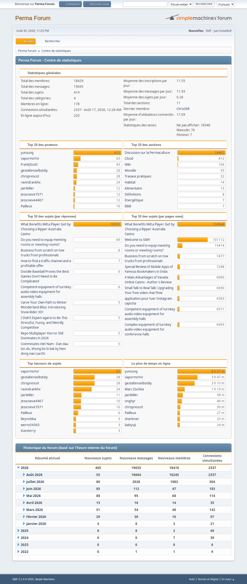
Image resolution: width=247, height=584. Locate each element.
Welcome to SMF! (137, 240)
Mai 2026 (33, 496)
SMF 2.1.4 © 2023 (23, 579)
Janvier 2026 (36, 524)
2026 (24, 468)
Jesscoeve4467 (32, 200)
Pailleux (26, 206)
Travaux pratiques (138, 176)
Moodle (130, 170)
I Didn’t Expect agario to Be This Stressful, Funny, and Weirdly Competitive (44, 323)
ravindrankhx (31, 182)
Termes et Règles (208, 579)
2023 (24, 545)
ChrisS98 (183, 109)
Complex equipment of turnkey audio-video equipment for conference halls (148, 329)
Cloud (129, 158)
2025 (24, 531)
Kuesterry (28, 430)
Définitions (133, 194)
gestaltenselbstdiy (34, 170)
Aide (192, 579)
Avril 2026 (34, 503)
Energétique (134, 200)
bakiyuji (130, 425)
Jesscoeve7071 (32, 194)
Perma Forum (32, 18)
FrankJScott (29, 164)
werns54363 (30, 425)
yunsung (27, 152)
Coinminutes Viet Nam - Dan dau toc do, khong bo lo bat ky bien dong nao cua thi (44, 349)
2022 (24, 552)
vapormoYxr (30, 158)
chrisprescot (30, 176)
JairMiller (27, 188)
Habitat (130, 182)
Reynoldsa (28, 419)
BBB (128, 206)
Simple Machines (45, 579)
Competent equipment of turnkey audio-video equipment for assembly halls (46, 292)
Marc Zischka (134, 389)
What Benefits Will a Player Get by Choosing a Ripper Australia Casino (46, 229)
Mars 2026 (34, 510)
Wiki (128, 164)
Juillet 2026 (35, 482)
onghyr (130, 401)
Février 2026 (36, 517)
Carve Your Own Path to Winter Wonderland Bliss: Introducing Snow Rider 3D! (44, 307)
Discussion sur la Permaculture (147, 152)
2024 (24, 538)
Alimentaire (133, 188)
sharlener (132, 419)
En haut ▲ (228, 579)
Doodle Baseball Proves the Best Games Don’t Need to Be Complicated (45, 276)
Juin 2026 (33, 489)
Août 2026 (34, 475)
